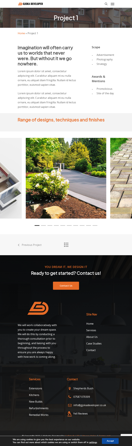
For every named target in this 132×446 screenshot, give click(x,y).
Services (91, 330)
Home (21, 33)
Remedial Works (38, 415)
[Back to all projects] (66, 244)
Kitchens (34, 395)
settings (93, 442)
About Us (92, 337)
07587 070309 (81, 397)
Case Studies (94, 343)
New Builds (35, 401)
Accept (110, 440)
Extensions (35, 388)
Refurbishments (38, 408)
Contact (91, 350)
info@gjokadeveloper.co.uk (89, 405)
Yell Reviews (80, 413)
